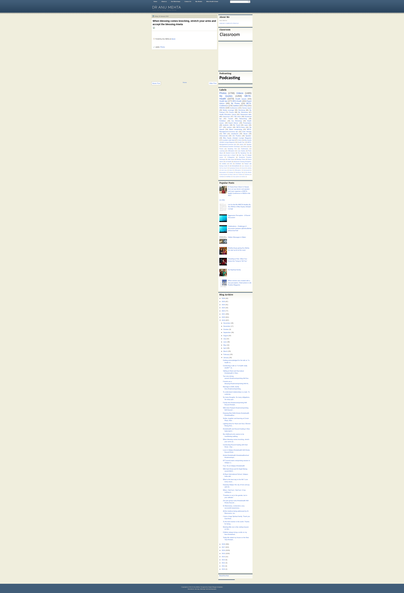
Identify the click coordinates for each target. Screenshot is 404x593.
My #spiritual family (234, 270)
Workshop (241, 110)
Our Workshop (236, 121)
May (224, 345)
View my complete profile (229, 23)
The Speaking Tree (243, 153)
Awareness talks (245, 114)
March (225, 351)
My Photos (235, 103)
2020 (223, 317)
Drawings (230, 172)
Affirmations (231, 151)
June (225, 342)
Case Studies (241, 151)
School (243, 168)
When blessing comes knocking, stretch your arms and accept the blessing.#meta (184, 23)
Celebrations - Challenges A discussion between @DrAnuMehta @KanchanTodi (239, 228)
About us (164, 1)
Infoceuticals (223, 136)
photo (241, 144)
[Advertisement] (184, 65)
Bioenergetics (222, 172)
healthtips (228, 176)
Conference (234, 108)
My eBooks (198, 1)
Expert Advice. (234, 123)
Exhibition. (222, 121)
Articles (222, 108)
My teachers (224, 174)
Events (231, 112)
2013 (223, 560)
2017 (223, 547)
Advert (231, 170)
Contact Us (188, 1)
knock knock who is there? (227, 155)
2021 (223, 314)
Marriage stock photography (208, 589)
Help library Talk (239, 172)
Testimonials (244, 149)
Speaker (249, 144)
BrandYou (222, 575)
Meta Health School (212, 1)
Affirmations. (238, 170)
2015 (223, 553)
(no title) (222, 200)
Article (240, 140)
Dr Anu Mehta (166, 7)
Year (227, 575)
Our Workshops (175, 1)
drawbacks (234, 134)
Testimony (247, 174)
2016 (223, 550)
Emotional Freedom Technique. (231, 146)
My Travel (236, 125)
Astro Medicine (245, 166)
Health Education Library (227, 114)
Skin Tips (242, 155)
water (246, 125)
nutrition (236, 106)
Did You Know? (223, 168)
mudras (243, 176)
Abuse (245, 134)
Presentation (247, 123)
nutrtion (229, 127)
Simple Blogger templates (215, 587)
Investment (191, 589)
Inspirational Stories (234, 168)
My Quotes (226, 96)
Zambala (221, 176)
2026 (223, 298)
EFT (220, 127)
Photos (162, 47)
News (245, 146)
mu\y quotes (236, 176)
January (226, 357)
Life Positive (236, 136)
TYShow (240, 174)
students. (226, 125)
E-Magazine (231, 157)
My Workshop (243, 112)
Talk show (237, 116)
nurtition (224, 163)
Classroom (226, 116)
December (226, 323)
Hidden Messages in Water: (237, 237)
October (226, 329)
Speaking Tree (232, 149)
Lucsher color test (228, 140)
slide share (231, 159)
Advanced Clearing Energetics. (242, 161)
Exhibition (238, 163)
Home (155, 1)
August (225, 335)
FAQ (245, 106)
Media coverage (228, 110)
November (226, 326)
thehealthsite (235, 166)
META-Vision (240, 127)
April (224, 348)
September (227, 332)
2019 (223, 320)
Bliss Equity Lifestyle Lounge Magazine (237, 138)
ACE (231, 163)
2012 (223, 563)
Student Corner (230, 153)
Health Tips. (241, 142)
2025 (223, 301)
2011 (223, 566)
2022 (223, 311)
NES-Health (237, 101)
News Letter (233, 174)
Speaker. (248, 136)
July (224, 339)
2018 (223, 544)
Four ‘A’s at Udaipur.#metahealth (234, 466)
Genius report (246, 108)
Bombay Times (241, 159)
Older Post (212, 83)
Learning (222, 151)
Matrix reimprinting (235, 129)
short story (224, 170)
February (226, 354)
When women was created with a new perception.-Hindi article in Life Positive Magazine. (239, 283)
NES (224, 134)
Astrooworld (246, 170)
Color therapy (246, 131)
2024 (223, 304)
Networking (243, 118)
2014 (223, 556)
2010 (223, 569)
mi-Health (228, 161)
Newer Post (156, 83)
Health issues (240, 99)
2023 (223, 308)
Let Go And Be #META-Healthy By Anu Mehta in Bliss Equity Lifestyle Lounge (239, 207)
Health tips (223, 101)
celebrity (249, 168)
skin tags (197, 589)
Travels (230, 118)
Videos (239, 93)
